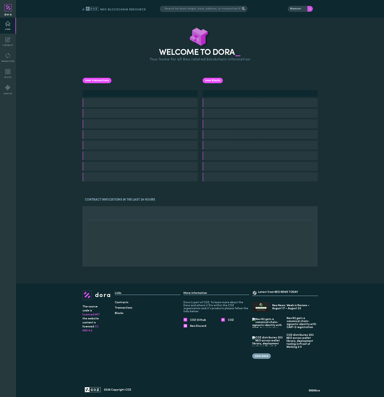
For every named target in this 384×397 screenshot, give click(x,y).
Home (7, 29)
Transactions (7, 61)
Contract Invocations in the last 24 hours (120, 199)
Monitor (8, 94)
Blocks (7, 77)
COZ (128, 389)
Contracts (7, 45)
